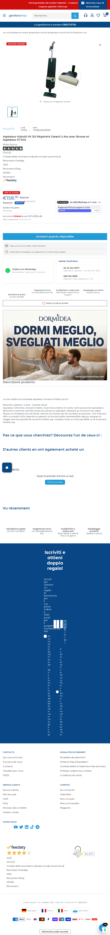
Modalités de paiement (72, 757)
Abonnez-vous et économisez (95, 5)
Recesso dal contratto (15, 807)
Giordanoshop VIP (24, 219)
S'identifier (65, 794)
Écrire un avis (55, 482)
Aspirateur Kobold (39, 32)
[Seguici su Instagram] (10, 827)
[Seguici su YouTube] (16, 827)
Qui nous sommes (12, 757)
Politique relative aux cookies (76, 770)
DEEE (6, 775)
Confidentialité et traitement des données (83, 766)
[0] (105, 15)
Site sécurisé (9, 794)
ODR (5, 799)
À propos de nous (12, 761)
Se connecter (67, 790)
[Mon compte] (92, 15)
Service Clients (11, 790)
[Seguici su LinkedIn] (27, 827)
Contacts (8, 766)
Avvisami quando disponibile (55, 236)
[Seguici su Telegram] (38, 827)
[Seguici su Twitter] (21, 827)
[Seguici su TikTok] (32, 827)
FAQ (5, 803)
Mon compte (67, 799)
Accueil (6, 32)
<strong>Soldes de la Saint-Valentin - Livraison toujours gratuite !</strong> (53, 5)
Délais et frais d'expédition (74, 761)
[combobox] (61, 624)
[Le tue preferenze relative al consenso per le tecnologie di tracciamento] (105, 930)
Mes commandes (69, 803)
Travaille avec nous (13, 770)
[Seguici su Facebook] (5, 827)
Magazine (65, 807)
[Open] (7, 467)
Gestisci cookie (11, 812)
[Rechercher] (75, 16)
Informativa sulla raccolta (55, 931)
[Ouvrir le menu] (4, 15)
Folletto (9, 128)
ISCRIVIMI (65, 624)
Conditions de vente (71, 775)
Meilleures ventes (20, 32)
